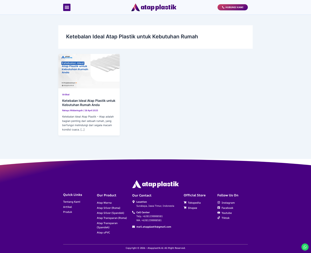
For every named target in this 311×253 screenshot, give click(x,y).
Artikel (65, 94)
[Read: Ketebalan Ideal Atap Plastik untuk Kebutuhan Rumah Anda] (89, 71)
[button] (66, 7)
